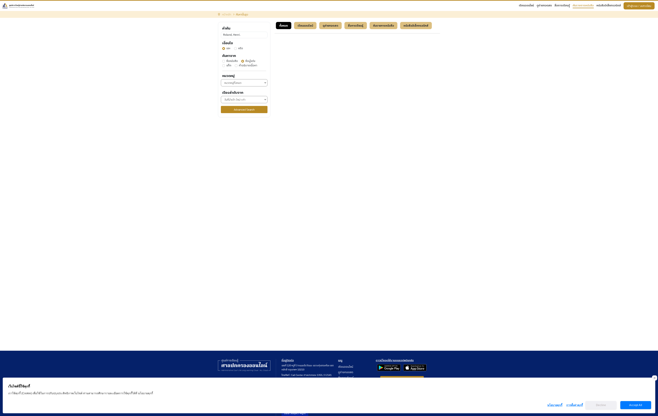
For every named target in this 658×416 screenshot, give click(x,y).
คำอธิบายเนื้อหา (248, 66)
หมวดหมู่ (228, 76)
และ (228, 48)
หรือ (240, 48)
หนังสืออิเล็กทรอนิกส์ (608, 5)
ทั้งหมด (283, 25)
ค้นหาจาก (229, 56)
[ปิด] (654, 378)
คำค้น (226, 28)
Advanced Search (244, 109)
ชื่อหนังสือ (232, 61)
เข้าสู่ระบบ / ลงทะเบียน (639, 6)
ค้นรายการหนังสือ (583, 5)
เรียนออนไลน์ (526, 5)
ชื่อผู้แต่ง (250, 61)
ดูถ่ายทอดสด (544, 5)
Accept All (635, 405)
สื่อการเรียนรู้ (562, 5)
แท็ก (228, 66)
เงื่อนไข (227, 43)
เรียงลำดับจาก (232, 93)
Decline (601, 405)
